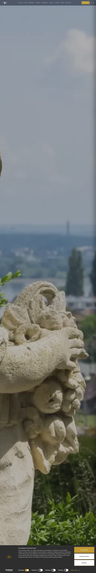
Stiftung (20, 2)
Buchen (86, 2)
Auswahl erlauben (84, 556)
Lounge (51, 2)
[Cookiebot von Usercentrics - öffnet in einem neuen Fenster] (9, 570)
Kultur (26, 2)
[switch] (41, 570)
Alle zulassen (84, 549)
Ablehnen (84, 562)
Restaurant (44, 2)
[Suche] (93, 2)
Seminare (57, 2)
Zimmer (38, 2)
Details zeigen (74, 570)
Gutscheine (68, 2)
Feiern (62, 2)
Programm (31, 2)
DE (91, 2)
